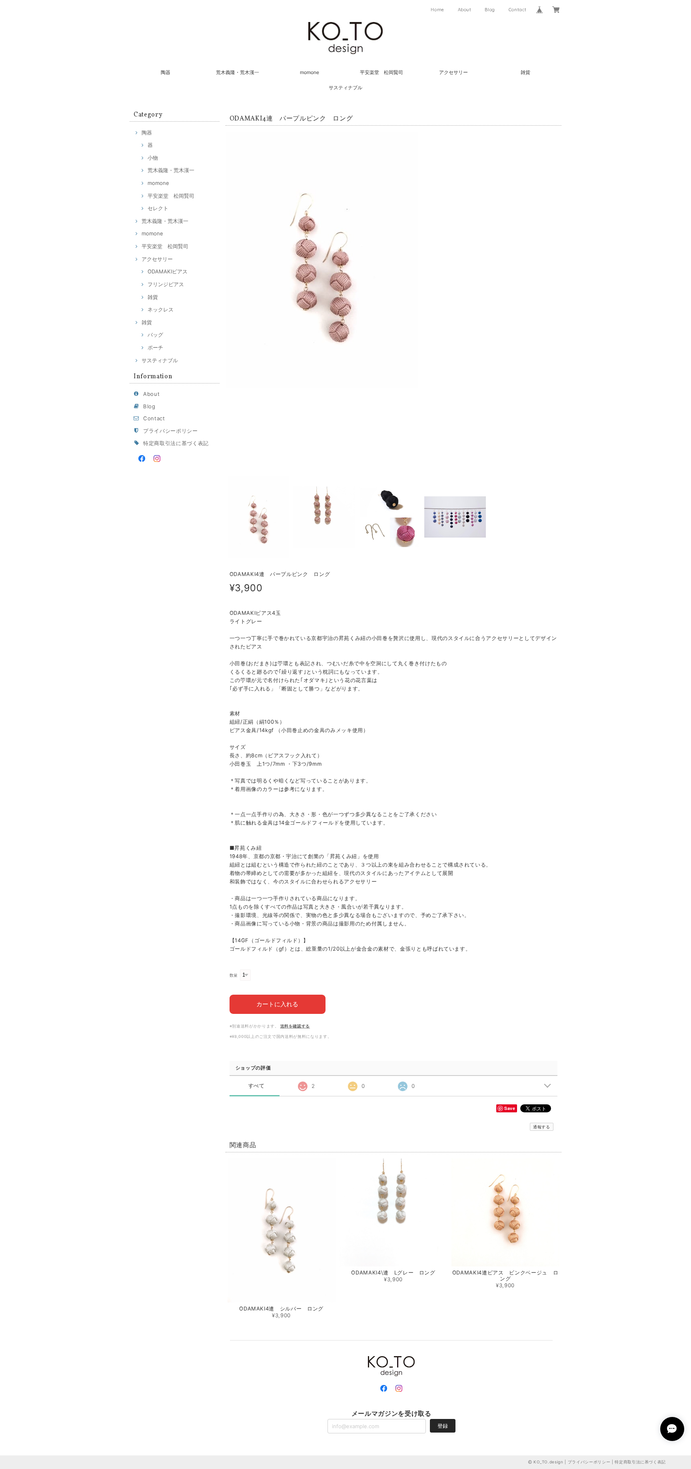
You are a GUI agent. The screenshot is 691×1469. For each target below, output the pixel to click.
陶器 (165, 72)
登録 (442, 1426)
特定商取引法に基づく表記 (176, 443)
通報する (541, 1126)
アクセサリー (453, 72)
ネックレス (161, 309)
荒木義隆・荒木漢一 (237, 72)
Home (437, 9)
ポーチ (155, 347)
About (464, 9)
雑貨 (525, 72)
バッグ (155, 334)
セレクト (158, 208)
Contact (518, 9)
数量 (234, 975)
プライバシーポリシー (170, 430)
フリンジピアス (166, 284)
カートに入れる (277, 1004)
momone (309, 72)
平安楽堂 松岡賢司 (381, 72)
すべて (256, 1085)
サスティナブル (345, 87)
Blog (490, 9)
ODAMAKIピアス (168, 271)
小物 (153, 158)
